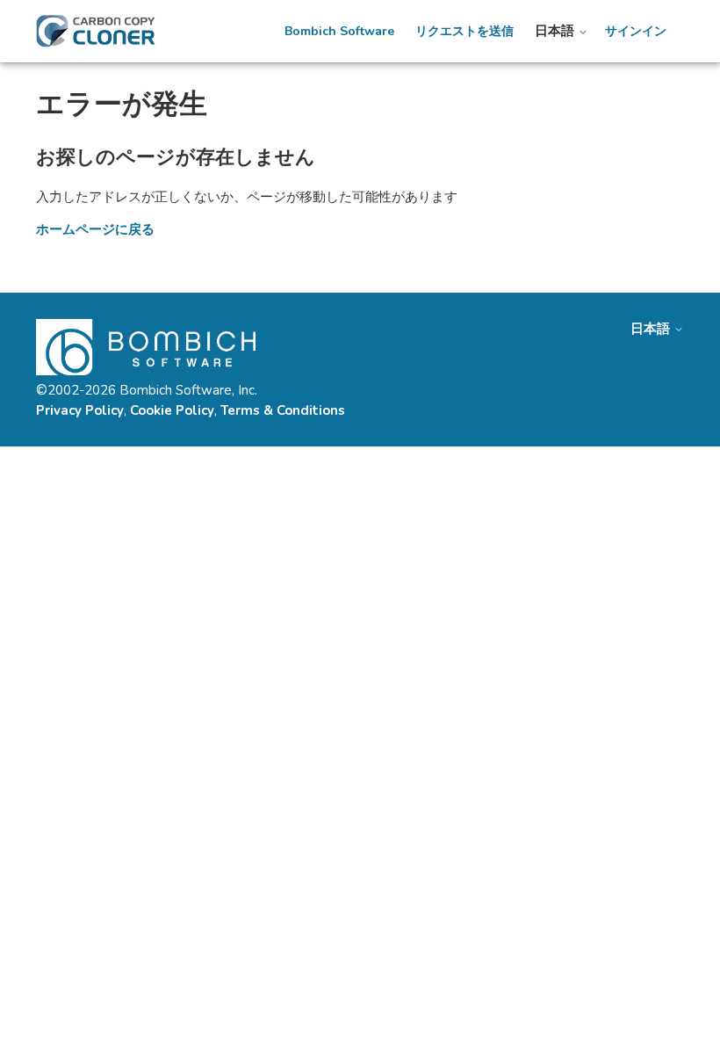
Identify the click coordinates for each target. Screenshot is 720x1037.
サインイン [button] (635, 31)
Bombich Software (339, 31)
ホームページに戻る (95, 229)
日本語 (556, 31)
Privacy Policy (80, 410)
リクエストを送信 (464, 31)
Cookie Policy (172, 410)
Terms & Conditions (282, 410)
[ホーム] (95, 31)
